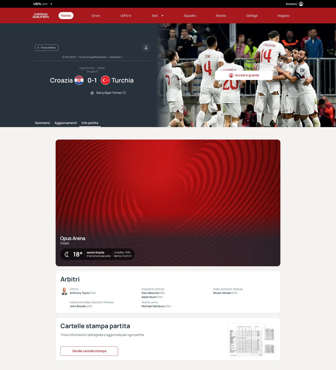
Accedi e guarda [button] (247, 75)
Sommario (42, 123)
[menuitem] (71, 15)
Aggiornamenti (66, 123)
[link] (66, 15)
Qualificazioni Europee (41, 15)
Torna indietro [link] (48, 47)
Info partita (90, 123)
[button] (157, 15)
